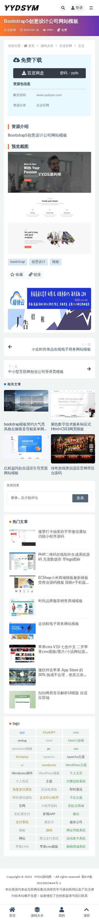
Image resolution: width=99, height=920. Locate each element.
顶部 (86, 915)
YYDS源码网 (42, 876)
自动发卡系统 (76, 838)
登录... (15, 498)
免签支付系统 (22, 789)
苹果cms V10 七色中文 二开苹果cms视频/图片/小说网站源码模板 (63, 651)
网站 (22, 838)
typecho (49, 756)
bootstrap (17, 262)
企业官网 (10, 30)
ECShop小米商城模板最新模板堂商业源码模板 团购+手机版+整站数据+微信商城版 (63, 582)
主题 (49, 781)
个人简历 (22, 781)
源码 (49, 830)
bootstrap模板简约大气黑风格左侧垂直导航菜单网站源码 (26, 429)
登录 (79, 8)
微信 (76, 814)
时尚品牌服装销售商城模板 (60, 601)
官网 (22, 805)
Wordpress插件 (22, 773)
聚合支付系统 (49, 838)
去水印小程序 (49, 797)
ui (22, 765)
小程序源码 (49, 805)
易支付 (49, 822)
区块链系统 (49, 789)
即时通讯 (76, 789)
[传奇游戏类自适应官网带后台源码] (73, 451)
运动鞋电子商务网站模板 (58, 624)
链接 (36, 275)
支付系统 (22, 822)
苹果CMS (22, 846)
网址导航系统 (76, 830)
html (49, 740)
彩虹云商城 (76, 805)
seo (76, 748)
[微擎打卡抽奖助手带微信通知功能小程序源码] (22, 537)
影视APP (49, 814)
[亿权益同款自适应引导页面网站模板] (26, 446)
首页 (31, 45)
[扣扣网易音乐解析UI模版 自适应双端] (22, 701)
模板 (55, 262)
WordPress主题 (76, 765)
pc (49, 748)
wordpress (49, 765)
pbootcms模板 (22, 748)
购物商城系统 (76, 846)
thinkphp (22, 756)
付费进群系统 (76, 781)
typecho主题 (76, 756)
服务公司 (76, 822)
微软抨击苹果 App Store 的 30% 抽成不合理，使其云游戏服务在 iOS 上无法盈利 (62, 675)
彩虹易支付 (22, 814)
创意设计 (38, 262)
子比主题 (76, 797)
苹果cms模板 (49, 846)
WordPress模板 (49, 773)
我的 (62, 915)
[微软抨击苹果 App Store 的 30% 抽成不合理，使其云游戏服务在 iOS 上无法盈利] (22, 677)
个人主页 (76, 773)
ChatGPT (49, 732)
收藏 (19, 275)
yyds (69, 73)
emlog (22, 740)
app (22, 732)
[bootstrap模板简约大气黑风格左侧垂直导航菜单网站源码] (26, 401)
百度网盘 (35, 73)
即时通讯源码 (22, 797)
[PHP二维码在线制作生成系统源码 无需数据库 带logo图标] (22, 562)
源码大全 (47, 45)
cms (76, 732)
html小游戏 (76, 740)
